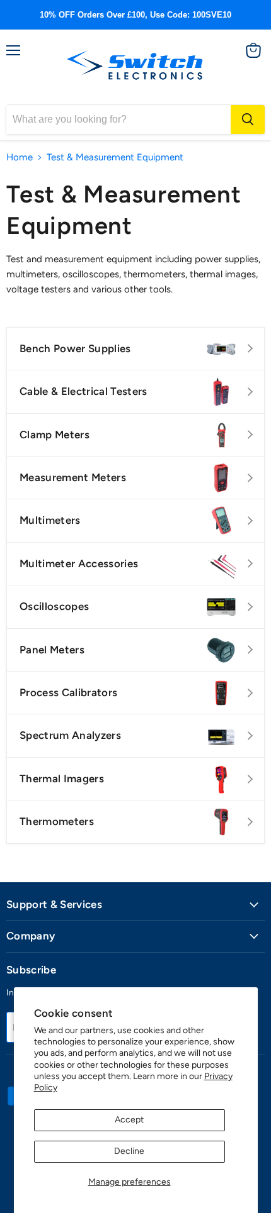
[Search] (248, 119)
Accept (129, 1119)
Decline (129, 1151)
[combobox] (118, 119)
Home (19, 157)
